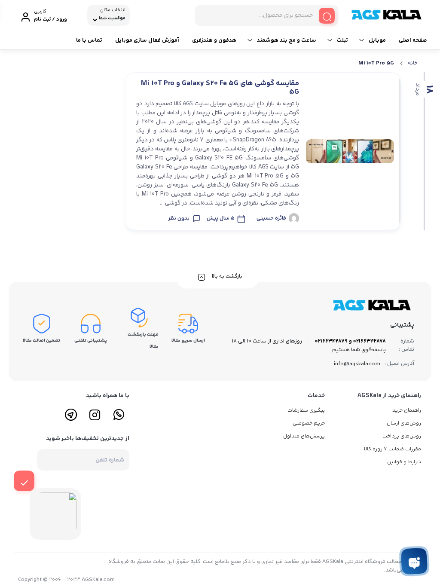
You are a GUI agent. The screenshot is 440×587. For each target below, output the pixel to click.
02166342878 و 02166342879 (350, 341)
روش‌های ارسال (404, 423)
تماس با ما (89, 40)
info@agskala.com (357, 364)
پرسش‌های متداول (304, 436)
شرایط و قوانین (404, 462)
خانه (413, 63)
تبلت (342, 40)
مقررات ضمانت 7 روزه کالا (392, 449)
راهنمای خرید (406, 411)
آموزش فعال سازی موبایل (147, 40)
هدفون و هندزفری (214, 40)
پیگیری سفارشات (306, 411)
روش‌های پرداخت (401, 436)
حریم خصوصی (309, 423)
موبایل (377, 40)
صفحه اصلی (413, 40)
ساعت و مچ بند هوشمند (286, 40)
